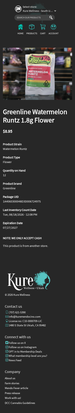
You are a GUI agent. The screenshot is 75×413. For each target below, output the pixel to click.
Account (53, 33)
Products (31, 33)
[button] (37, 74)
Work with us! (13, 398)
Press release (12, 393)
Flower (7, 162)
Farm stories (12, 383)
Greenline (9, 188)
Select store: (30, 6)
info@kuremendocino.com (24, 316)
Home (20, 33)
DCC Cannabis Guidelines (20, 403)
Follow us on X (17, 343)
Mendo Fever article (16, 388)
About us (10, 378)
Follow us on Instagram (23, 347)
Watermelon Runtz (15, 149)
